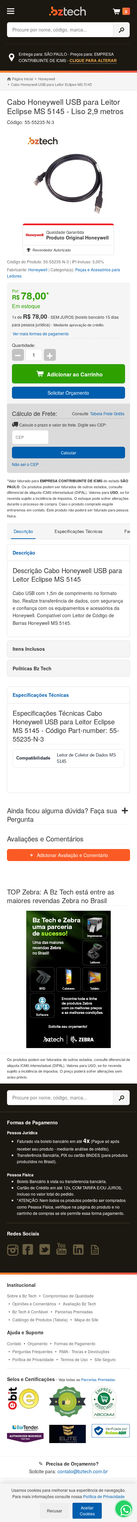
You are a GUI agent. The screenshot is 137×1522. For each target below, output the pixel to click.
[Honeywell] (35, 235)
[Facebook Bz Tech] (29, 1252)
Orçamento (38, 1343)
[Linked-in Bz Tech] (80, 1252)
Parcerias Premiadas (74, 1311)
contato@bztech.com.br (83, 1471)
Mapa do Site (86, 1319)
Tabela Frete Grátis (107, 413)
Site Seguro (105, 1359)
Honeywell (46, 78)
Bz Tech (67, 11)
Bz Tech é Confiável (30, 1311)
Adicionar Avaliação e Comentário (72, 855)
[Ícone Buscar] (121, 29)
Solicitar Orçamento (68, 392)
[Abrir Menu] (14, 11)
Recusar (54, 1510)
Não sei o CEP (25, 464)
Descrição (23, 531)
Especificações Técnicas (79, 531)
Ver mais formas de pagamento (41, 333)
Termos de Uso (74, 1359)
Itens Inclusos (29, 648)
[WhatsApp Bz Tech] (124, 1511)
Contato (14, 1343)
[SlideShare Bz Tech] (95, 1252)
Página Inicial (22, 78)
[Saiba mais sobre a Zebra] (68, 979)
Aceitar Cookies (87, 1510)
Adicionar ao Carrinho (75, 374)
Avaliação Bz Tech (79, 1303)
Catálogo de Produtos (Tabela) (40, 1319)
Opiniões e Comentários (34, 1303)
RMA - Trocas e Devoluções (84, 1351)
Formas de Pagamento (74, 1343)
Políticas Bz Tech (32, 668)
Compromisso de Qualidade (68, 1295)
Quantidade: (23, 345)
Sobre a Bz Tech (22, 1295)
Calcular (68, 452)
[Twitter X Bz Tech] (46, 1252)
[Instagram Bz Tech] (14, 1252)
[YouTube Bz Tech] (63, 1252)
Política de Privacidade (33, 1359)
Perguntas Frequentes (32, 1351)
